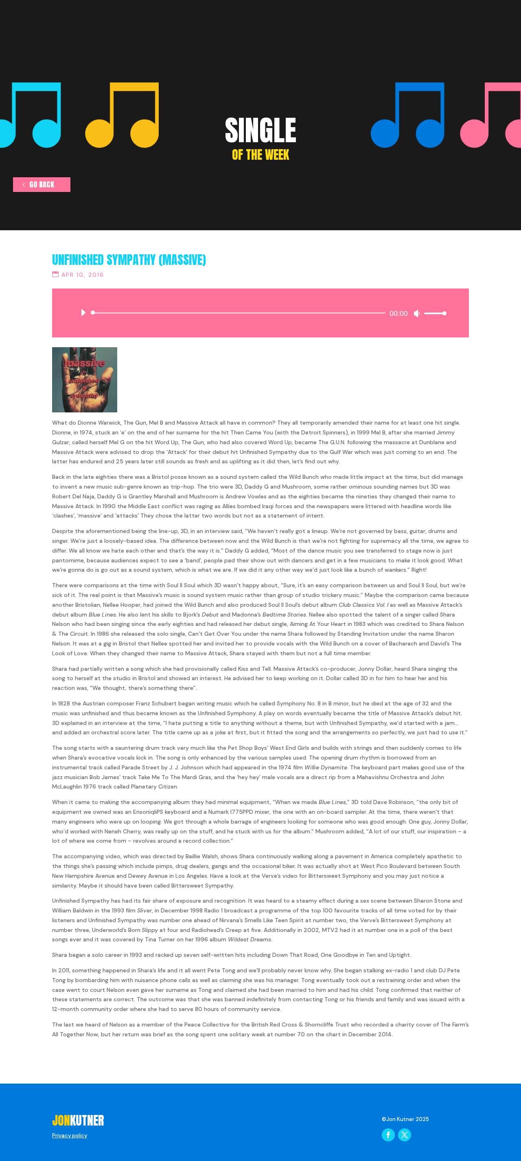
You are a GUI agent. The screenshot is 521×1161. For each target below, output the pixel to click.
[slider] (433, 313)
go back (41, 184)
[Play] (83, 312)
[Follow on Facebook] (388, 1134)
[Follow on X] (404, 1134)
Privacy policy (69, 1135)
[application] (260, 313)
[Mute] (416, 313)
